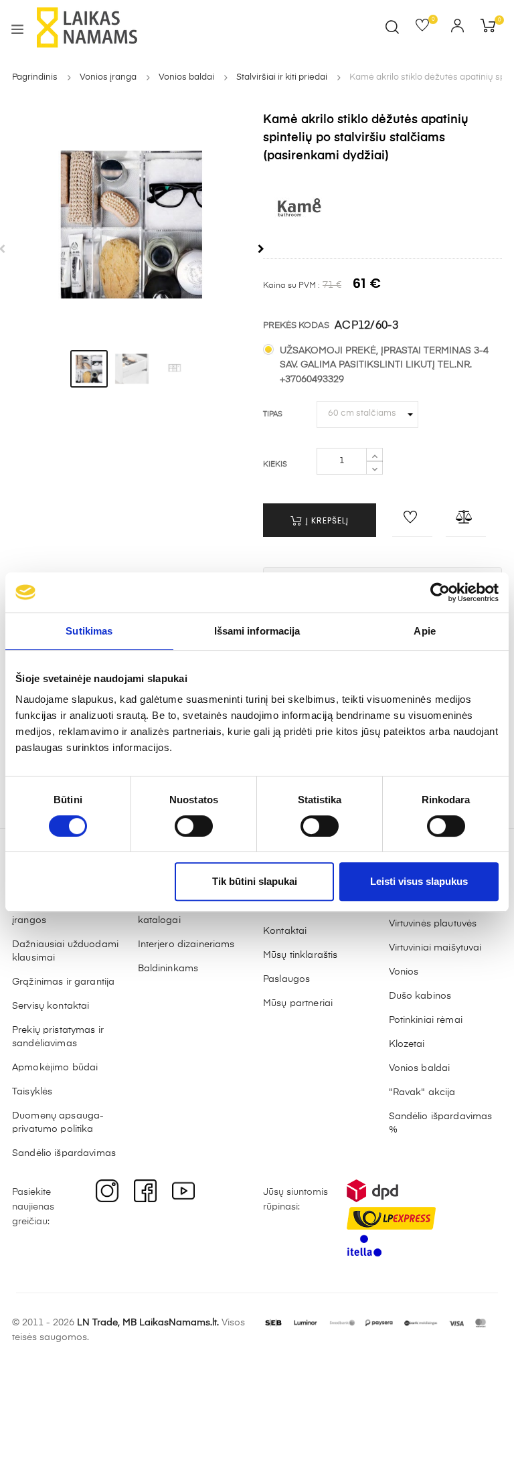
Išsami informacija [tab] (257, 631)
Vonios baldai (419, 1068)
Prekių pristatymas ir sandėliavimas (58, 1036)
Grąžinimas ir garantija (63, 982)
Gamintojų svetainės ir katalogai (187, 913)
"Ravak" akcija (422, 1092)
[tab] (89, 369)
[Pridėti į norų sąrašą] (412, 520)
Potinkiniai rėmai (425, 1020)
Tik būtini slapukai (254, 881)
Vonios (404, 972)
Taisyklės (32, 1091)
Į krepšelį (326, 520)
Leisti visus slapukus (419, 881)
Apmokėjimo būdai (55, 1067)
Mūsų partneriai (298, 1003)
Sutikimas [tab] (89, 631)
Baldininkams (168, 968)
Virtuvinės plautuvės (433, 923)
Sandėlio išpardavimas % (441, 1123)
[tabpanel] (131, 224)
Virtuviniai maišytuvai (435, 948)
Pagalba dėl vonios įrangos (55, 913)
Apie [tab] (424, 631)
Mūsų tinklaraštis (300, 955)
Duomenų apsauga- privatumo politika (58, 1122)
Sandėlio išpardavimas (64, 1153)
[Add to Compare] (466, 520)
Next (261, 249)
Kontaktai (285, 931)
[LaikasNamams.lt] (87, 27)
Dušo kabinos (420, 996)
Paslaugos (286, 979)
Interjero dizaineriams (186, 944)
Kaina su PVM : (291, 286)
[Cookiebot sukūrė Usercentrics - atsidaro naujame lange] (440, 592)
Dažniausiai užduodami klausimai (65, 951)
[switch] (194, 826)
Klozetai (407, 1044)
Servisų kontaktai (50, 1006)
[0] (427, 28)
